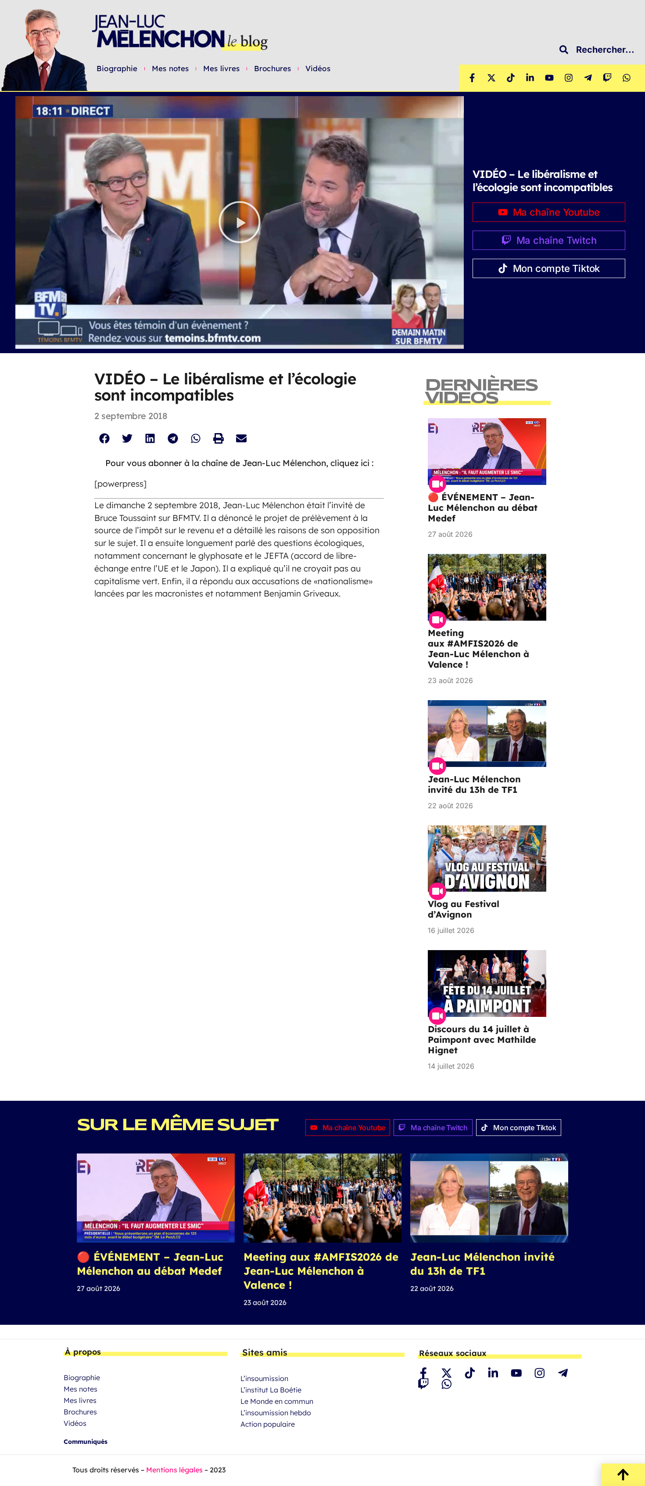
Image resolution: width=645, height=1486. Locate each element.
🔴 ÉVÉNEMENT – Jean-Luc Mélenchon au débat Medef (483, 508)
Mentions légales (174, 1469)
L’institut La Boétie (270, 1389)
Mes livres (221, 68)
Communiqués (86, 1442)
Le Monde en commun (276, 1401)
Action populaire (267, 1424)
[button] (240, 222)
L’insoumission (264, 1378)
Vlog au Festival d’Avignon (463, 909)
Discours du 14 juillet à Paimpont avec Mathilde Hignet (482, 1039)
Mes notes (170, 68)
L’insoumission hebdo (275, 1412)
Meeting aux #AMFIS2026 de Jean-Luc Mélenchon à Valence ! (478, 648)
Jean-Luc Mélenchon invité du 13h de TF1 (474, 784)
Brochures (272, 68)
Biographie (117, 68)
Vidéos (317, 68)
